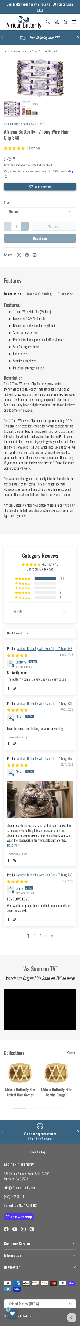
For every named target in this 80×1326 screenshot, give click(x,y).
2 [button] (34, 935)
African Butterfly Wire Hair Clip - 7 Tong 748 (44, 648)
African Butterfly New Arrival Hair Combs (20, 1092)
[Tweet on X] (19, 255)
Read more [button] (13, 845)
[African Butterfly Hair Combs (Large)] (56, 1073)
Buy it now (40, 238)
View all (71, 1052)
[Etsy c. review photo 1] (40, 799)
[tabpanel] (40, 410)
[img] (17, 655)
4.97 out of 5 (50, 564)
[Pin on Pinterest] (34, 255)
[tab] (12, 294)
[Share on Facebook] (27, 255)
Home (7, 51)
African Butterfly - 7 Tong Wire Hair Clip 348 (35, 51)
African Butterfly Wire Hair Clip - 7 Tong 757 (44, 758)
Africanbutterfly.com (16, 123)
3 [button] (41, 935)
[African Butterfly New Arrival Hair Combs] (20, 1073)
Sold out (54, 226)
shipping (20, 165)
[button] (65, 22)
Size (7, 202)
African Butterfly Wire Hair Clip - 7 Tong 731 (44, 703)
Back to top (38, 1152)
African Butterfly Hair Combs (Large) (56, 1092)
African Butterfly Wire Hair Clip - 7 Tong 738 (44, 874)
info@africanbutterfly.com (20, 1187)
